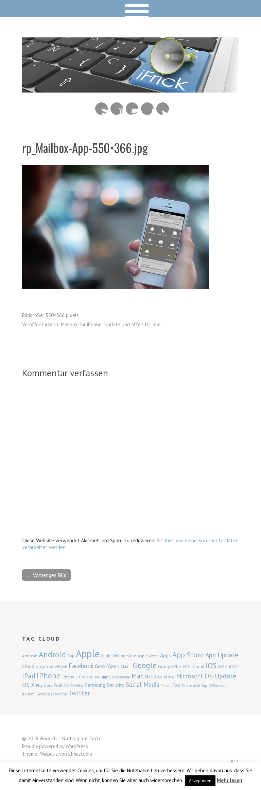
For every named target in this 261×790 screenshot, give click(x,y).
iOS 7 (233, 666)
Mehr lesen (229, 780)
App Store (188, 654)
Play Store (44, 685)
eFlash (61, 666)
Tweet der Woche (51, 693)
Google (145, 665)
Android (52, 654)
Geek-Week (107, 666)
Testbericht (191, 685)
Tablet (166, 685)
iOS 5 (223, 666)
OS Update (220, 676)
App (70, 656)
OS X (28, 685)
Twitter (162, 108)
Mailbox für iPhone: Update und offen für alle (111, 324)
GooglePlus (170, 666)
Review (77, 685)
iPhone (48, 675)
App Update (221, 655)
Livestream (121, 677)
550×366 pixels (62, 315)
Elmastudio (80, 754)
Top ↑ (233, 760)
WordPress (77, 746)
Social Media (142, 684)
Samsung (95, 684)
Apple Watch (148, 656)
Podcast (61, 685)
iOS (211, 665)
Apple (88, 653)
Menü (130, 8)
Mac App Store (160, 677)
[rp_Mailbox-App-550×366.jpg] (115, 287)
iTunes (86, 676)
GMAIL (126, 666)
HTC (186, 666)
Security (115, 685)
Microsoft (189, 676)
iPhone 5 (70, 676)
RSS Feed (101, 108)
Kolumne (103, 676)
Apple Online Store (118, 655)
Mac (137, 676)
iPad (28, 675)
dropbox (44, 666)
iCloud (198, 666)
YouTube (116, 108)
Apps (165, 655)
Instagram (132, 108)
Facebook (147, 108)
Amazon (29, 655)
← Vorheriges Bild (46, 575)
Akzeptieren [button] (200, 781)
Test (176, 685)
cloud (28, 666)
